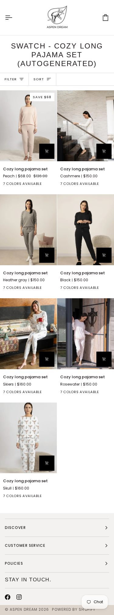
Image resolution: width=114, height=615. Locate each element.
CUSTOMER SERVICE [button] (25, 545)
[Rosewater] (108, 393)
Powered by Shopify (73, 609)
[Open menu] (14, 17)
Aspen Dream (23, 609)
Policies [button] (14, 563)
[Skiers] (51, 185)
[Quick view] (46, 151)
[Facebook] (7, 597)
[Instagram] (19, 597)
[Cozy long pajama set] (85, 125)
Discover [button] (15, 527)
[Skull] (51, 497)
